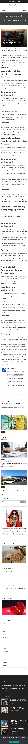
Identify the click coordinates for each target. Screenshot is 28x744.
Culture (4, 631)
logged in (9, 403)
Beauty (4, 623)
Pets (4, 654)
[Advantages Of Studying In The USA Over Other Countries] (4, 723)
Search (24, 10)
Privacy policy (16, 742)
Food (4, 640)
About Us (14, 1)
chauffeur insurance (8, 466)
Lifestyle (4, 648)
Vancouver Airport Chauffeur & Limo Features (13, 494)
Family (4, 637)
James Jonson (11, 434)
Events (4, 634)
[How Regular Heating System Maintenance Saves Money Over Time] (4, 702)
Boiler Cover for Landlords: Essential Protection (6, 395)
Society (4, 659)
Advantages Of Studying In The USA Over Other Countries (18, 721)
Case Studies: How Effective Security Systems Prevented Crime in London (17, 730)
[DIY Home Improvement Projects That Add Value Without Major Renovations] (4, 710)
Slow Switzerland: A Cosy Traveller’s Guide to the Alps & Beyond (14, 589)
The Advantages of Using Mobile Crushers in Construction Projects (22, 395)
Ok (10, 742)
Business (5, 38)
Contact (19, 1)
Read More (21, 534)
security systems (10, 193)
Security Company (8, 364)
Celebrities (5, 628)
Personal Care (6, 651)
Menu (3, 10)
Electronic (6, 439)
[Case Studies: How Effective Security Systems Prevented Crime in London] (4, 731)
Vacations (5, 662)
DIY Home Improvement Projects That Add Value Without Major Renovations (13, 577)
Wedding (5, 665)
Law (4, 645)
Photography (6, 657)
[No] (26, 740)
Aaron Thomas (11, 40)
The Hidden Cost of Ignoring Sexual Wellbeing (12, 585)
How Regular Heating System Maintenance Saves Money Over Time (13, 572)
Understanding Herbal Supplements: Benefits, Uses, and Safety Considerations (14, 582)
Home (9, 1)
